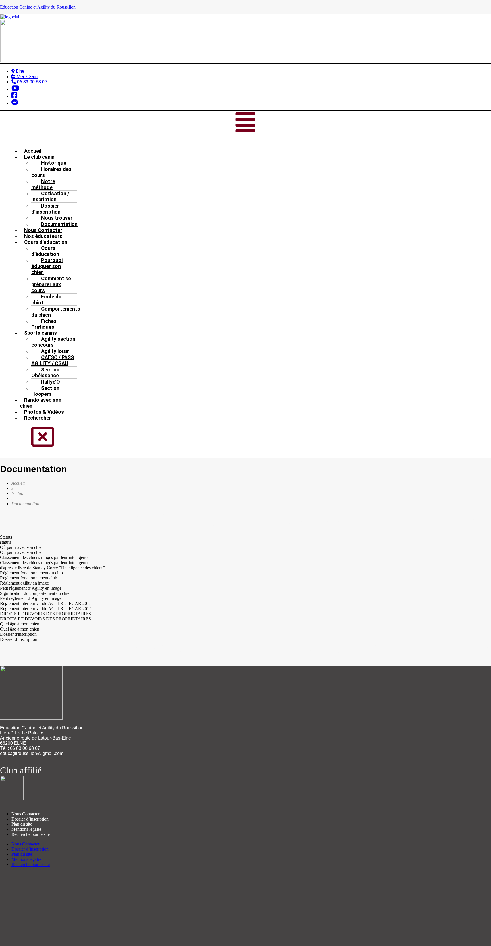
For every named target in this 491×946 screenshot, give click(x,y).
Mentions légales (26, 829)
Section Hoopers (45, 391)
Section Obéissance (45, 372)
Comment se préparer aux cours (51, 284)
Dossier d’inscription (46, 209)
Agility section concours (53, 342)
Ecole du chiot (46, 299)
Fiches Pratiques (44, 324)
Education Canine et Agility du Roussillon (38, 7)
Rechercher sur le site (30, 834)
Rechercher (37, 418)
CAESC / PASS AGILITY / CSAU (52, 360)
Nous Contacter (25, 813)
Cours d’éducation (45, 251)
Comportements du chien (55, 312)
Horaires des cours (51, 172)
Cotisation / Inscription (50, 196)
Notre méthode (43, 184)
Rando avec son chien (40, 403)
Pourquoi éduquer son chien (47, 266)
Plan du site (21, 824)
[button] (245, 123)
